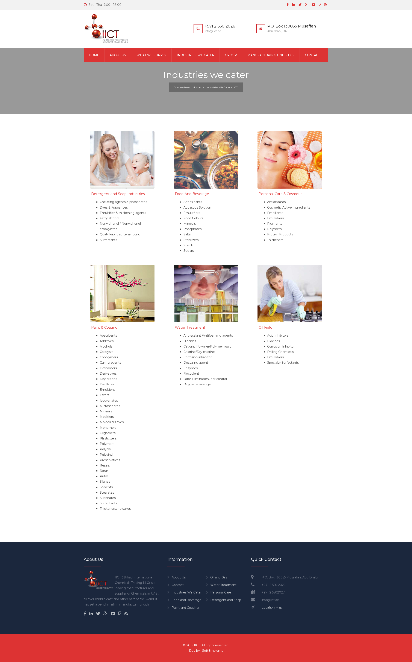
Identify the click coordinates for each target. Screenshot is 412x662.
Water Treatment (223, 585)
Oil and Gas (218, 577)
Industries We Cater (186, 592)
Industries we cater (195, 55)
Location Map (272, 607)
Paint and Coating (185, 608)
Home (94, 55)
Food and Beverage (186, 600)
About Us (118, 55)
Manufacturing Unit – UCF (270, 55)
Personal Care (220, 592)
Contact (312, 55)
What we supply (151, 55)
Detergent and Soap (225, 600)
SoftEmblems (212, 651)
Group (231, 55)
